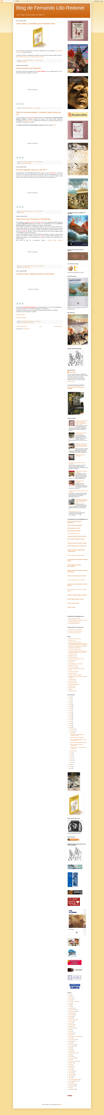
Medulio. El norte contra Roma (75, 631)
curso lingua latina (24, 322)
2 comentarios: (37, 108)
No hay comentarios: (39, 60)
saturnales (71, 1076)
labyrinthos (71, 1041)
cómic (70, 1006)
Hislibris (70, 689)
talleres (30, 163)
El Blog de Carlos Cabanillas (75, 674)
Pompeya (71, 1066)
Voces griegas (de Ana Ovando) (76, 663)
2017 (70, 712)
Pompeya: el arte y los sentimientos (80, 455)
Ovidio (70, 1059)
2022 (70, 702)
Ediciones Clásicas (73, 682)
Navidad (70, 1056)
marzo (71, 758)
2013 (70, 719)
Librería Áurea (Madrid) (74, 684)
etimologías (71, 1024)
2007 (70, 766)
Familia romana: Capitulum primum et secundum (35, 274)
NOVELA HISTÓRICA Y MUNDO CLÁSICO (78, 620)
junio (71, 753)
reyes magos (71, 1071)
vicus (70, 1087)
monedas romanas (24, 163)
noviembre (72, 731)
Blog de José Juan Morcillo (75, 638)
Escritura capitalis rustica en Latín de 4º (31, 170)
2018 (70, 710)
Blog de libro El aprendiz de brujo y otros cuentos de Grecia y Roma (78, 647)
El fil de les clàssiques (73, 667)
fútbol (70, 1029)
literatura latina (24, 267)
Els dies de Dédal (72, 673)
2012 (70, 721)
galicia (70, 1031)
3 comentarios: (38, 321)
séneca (70, 1077)
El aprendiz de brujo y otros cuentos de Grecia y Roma (31, 56)
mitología (71, 1051)
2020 (70, 706)
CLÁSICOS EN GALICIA (74, 623)
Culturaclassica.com (73, 657)
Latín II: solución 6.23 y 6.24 (75, 511)
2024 (70, 698)
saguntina (71, 1072)
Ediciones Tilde (72, 686)
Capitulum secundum (21, 317)
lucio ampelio (72, 1046)
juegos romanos (72, 1039)
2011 (70, 723)
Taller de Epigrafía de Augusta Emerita (75, 555)
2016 (70, 714)
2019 (70, 708)
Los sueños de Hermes (74, 671)
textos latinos (23, 61)
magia (70, 1047)
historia (70, 1034)
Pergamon (71, 1062)
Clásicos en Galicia (73, 653)
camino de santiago (73, 1001)
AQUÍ (54, 125)
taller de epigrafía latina (74, 1079)
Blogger (60, 1104)
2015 (70, 716)
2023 (70, 700)
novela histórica (72, 1057)
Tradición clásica (72, 679)
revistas (70, 1069)
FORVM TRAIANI (72, 691)
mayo (71, 754)
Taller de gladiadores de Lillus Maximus (76, 580)
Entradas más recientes (22, 326)
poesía (70, 1064)
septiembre (72, 751)
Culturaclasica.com (73, 655)
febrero (71, 760)
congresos (71, 1008)
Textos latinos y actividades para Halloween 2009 (35, 24)
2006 (70, 768)
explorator (71, 1026)
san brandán (71, 1074)
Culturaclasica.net (73, 660)
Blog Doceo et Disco (73, 665)
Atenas (70, 999)
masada (70, 1049)
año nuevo (71, 998)
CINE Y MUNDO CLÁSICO (74, 618)
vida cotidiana (72, 1089)
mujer (70, 1054)
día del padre (72, 1014)
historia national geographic (75, 1036)
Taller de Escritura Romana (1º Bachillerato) (33, 219)
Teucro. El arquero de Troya (75, 632)
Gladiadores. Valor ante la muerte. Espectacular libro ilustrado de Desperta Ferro (81, 445)
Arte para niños (72, 640)
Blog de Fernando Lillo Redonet (50, 8)
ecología (70, 1018)
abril (71, 756)
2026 (70, 697)
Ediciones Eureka (72, 681)
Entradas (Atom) (26, 328)
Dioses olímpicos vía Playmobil (28, 68)
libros (70, 1043)
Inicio (40, 326)
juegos (70, 1038)
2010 (70, 725)
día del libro (71, 1013)
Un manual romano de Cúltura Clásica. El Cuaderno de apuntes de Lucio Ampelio (78, 652)
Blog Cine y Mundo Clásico (75, 649)
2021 (70, 704)
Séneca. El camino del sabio (75, 629)
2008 (70, 764)
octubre (72, 732)
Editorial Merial (72, 687)
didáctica (71, 1016)
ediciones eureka (72, 1019)
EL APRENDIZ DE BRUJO (74, 621)
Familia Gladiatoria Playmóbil (79, 481)
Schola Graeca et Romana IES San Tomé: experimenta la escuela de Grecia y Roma (81, 501)
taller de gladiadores (73, 1081)
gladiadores (71, 1033)
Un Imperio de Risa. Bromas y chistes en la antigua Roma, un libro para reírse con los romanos (81, 422)
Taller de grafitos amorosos (73, 533)
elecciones (71, 1021)
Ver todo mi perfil (71, 381)
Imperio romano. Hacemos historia (76, 658)
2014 (70, 717)
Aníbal (70, 996)
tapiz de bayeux (72, 1084)
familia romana (31, 322)
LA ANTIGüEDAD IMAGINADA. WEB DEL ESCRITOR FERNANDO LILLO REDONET (78, 644)
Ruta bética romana (28, 120)
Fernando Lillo (72, 372)
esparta (70, 1023)
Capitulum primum (20, 314)
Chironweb (71, 662)
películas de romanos (73, 1061)
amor (70, 995)
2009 (70, 727)
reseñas (70, 1067)
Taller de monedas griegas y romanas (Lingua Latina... (78, 740)
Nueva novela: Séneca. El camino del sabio (81, 433)
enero (71, 762)
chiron (70, 1003)
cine (70, 1004)
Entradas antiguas (58, 326)
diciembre (72, 729)
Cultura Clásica (72, 1009)
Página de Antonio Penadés (75, 642)
